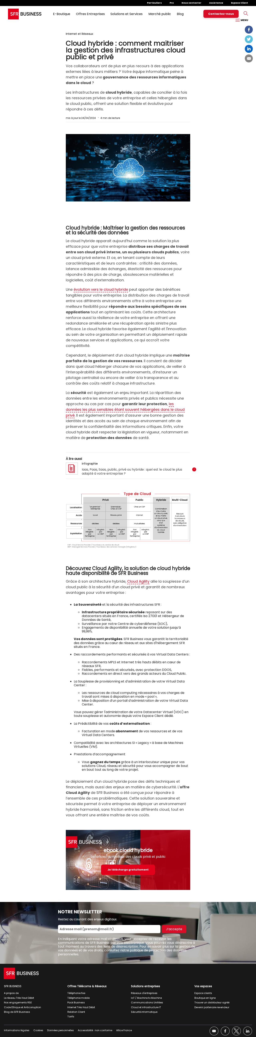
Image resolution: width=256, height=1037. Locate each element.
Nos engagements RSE (18, 1002)
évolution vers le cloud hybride (101, 289)
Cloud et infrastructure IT (146, 1007)
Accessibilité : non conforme (95, 1030)
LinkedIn (249, 49)
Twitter (249, 39)
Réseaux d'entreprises (144, 993)
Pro (172, 2)
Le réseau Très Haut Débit (19, 998)
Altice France (124, 1030)
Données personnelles (60, 1030)
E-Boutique (61, 14)
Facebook (249, 30)
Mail (249, 58)
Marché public (159, 14)
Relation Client (76, 1012)
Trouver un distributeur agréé (211, 1002)
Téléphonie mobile (78, 998)
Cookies (38, 1030)
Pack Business (76, 1002)
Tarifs (70, 1016)
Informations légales (16, 1030)
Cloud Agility (138, 581)
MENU (244, 20)
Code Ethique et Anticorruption (22, 1007)
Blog (180, 14)
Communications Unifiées (147, 1002)
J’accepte (174, 929)
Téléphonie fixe (76, 993)
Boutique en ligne (205, 998)
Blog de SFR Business (17, 1012)
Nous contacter (191, 2)
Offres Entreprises (90, 14)
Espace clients (203, 993)
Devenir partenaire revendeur (211, 1007)
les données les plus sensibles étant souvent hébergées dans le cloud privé (125, 409)
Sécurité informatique (144, 1012)
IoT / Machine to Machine (146, 998)
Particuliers (154, 2)
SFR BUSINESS (12, 986)
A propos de (11, 993)
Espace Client (239, 2)
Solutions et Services (126, 14)
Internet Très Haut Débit (81, 1007)
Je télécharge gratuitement (128, 870)
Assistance (216, 2)
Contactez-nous (221, 14)
